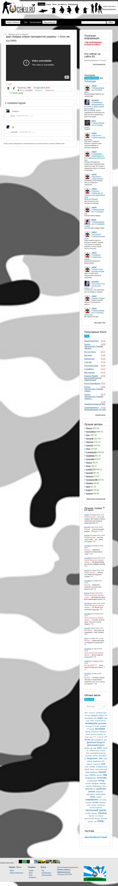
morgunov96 (91, 480)
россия (89, 789)
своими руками (100, 794)
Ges (88, 435)
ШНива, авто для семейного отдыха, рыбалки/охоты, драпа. (94, 195)
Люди (54, 4)
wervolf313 (91, 432)
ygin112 (89, 445)
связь (92, 797)
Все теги (89, 699)
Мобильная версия (63, 872)
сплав (95, 802)
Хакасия (104, 818)
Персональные (49, 22)
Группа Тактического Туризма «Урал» (93, 389)
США (88, 805)
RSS (103, 322)
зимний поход (94, 750)
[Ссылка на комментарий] (32, 115)
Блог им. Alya (96, 135)
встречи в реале (100, 721)
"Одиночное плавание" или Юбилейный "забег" (93, 552)
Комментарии (91, 78)
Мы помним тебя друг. (91, 316)
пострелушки (92, 781)
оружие (102, 772)
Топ (87, 336)
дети (105, 740)
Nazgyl (13, 115)
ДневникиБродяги (95, 745)
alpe (88, 487)
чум (95, 821)
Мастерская (89, 372)
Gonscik (89, 439)
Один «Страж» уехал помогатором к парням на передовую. (92, 275)
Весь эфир (97, 322)
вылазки (100, 728)
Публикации (90, 81)
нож (103, 764)
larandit (89, 473)
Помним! (87, 129)
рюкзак (91, 791)
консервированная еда (97, 753)
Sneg (86, 638)
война (92, 721)
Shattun (89, 483)
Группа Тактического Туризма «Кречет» (93, 397)
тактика (93, 805)
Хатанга (90, 821)
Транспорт (96, 191)
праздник (94, 783)
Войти (97, 9)
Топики (41, 4)
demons (89, 476)
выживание (91, 723)
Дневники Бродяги (96, 742)
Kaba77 (89, 490)
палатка (99, 775)
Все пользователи (99, 64)
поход (101, 780)
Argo (88, 466)
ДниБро (87, 748)
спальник (88, 802)
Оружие (95, 269)
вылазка (102, 723)
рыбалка (101, 788)
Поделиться (49, 90)
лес (101, 758)
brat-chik (87, 527)
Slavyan (89, 442)
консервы (89, 756)
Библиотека (89, 359)
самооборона (90, 794)
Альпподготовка (91, 366)
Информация (73, 4)
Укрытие (91, 816)
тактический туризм (95, 810)
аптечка (87, 715)
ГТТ (94, 737)
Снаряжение (96, 255)
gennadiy (90, 459)
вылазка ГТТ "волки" (92, 726)
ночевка (92, 767)
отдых (87, 775)
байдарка (94, 715)
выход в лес (95, 732)
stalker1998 (14, 132)
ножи (86, 767)
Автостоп (92, 713)
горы (91, 737)
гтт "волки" (100, 737)
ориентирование (91, 772)
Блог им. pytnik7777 (90, 665)
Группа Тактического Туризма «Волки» (93, 346)
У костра (88, 362)
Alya (88, 449)
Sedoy (89, 463)
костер (95, 756)
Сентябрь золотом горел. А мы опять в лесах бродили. (94, 622)
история (102, 750)
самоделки (99, 792)
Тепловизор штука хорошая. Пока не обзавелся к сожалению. (93, 183)
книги (87, 753)
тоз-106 (87, 813)
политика (102, 777)
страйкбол (102, 802)
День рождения (97, 740)
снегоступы (102, 800)
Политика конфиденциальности (67, 867)
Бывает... (102, 298)
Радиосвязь (97, 786)
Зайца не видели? (98, 178)
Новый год (96, 764)
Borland (86, 593)
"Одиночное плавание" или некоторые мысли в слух (92, 587)
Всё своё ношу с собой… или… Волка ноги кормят (93, 539)
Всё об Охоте (97, 176)
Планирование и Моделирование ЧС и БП (94, 104)
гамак (86, 737)
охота (93, 775)
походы (88, 783)
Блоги (48, 4)
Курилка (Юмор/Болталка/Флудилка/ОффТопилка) (92, 378)
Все (25, 22)
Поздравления (90, 778)
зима (99, 748)
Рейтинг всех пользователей (96, 499)
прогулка (89, 786)
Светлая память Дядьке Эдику (94, 228)
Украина (102, 813)
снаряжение (91, 799)
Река (103, 786)
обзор (92, 769)
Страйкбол (89, 369)
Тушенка (94, 813)
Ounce (89, 428)
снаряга (98, 797)
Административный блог (94, 404)
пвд (105, 774)
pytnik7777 (91, 469)
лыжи (105, 758)
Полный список (100, 415)
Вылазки (95, 298)
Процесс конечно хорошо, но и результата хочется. (93, 302)
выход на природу (97, 734)
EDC (86, 713)
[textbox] (96, 706)
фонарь (97, 818)
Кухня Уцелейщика (92, 383)
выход (87, 732)
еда (94, 748)
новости (89, 764)
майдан (89, 761)
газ (105, 734)
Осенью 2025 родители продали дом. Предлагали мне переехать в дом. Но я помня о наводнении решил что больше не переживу (94, 166)
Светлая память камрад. (92, 215)
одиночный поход (101, 769)
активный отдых (101, 713)
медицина (97, 761)
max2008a (28, 90)
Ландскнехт (92, 758)
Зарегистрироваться (109, 9)
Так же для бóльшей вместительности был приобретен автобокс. (91, 201)
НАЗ (103, 761)
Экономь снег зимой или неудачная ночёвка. (93, 574)
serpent (89, 494)
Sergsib (20, 93)
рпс (94, 789)
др (91, 748)
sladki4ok (90, 456)
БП (95, 718)
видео (100, 718)
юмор (100, 821)
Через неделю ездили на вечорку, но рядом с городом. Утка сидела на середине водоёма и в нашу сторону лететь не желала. (93, 244)
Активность (62, 4)
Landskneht (91, 452)
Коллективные (35, 22)
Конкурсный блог (91, 341)
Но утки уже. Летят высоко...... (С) (94, 285)
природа (102, 783)
